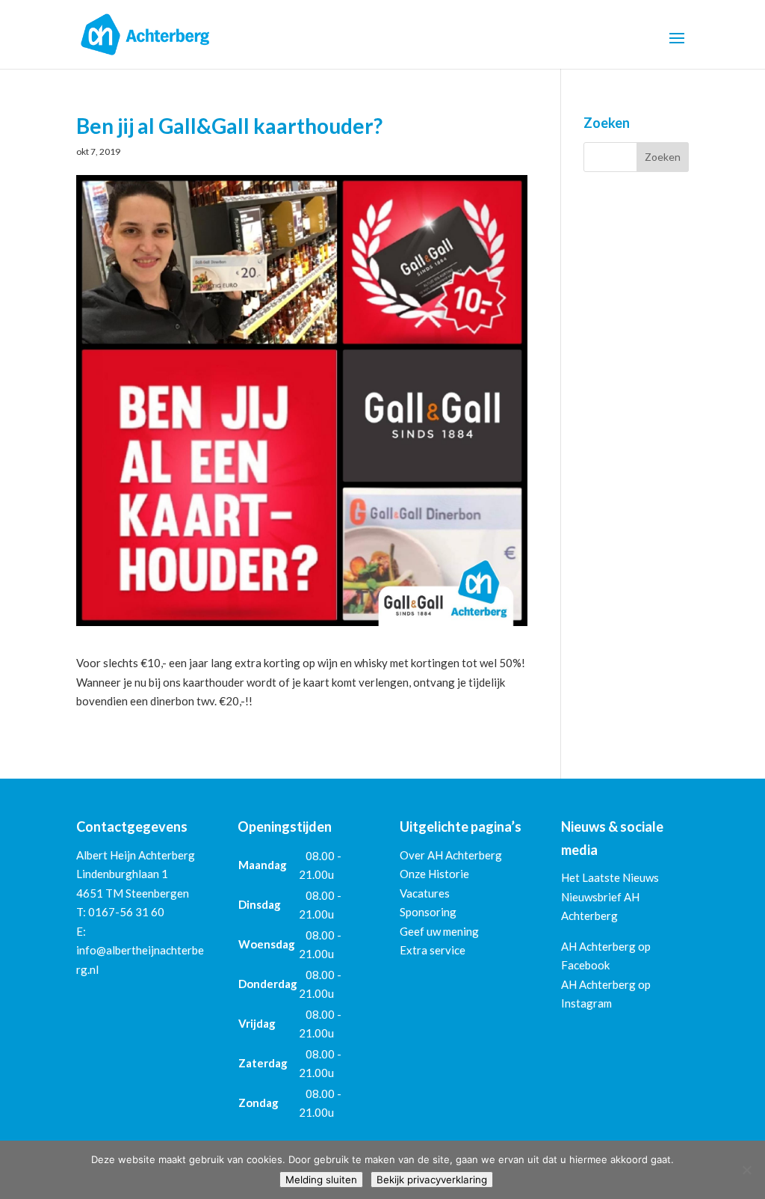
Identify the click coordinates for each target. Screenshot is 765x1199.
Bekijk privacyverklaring (432, 1180)
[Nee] (746, 1169)
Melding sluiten (321, 1180)
